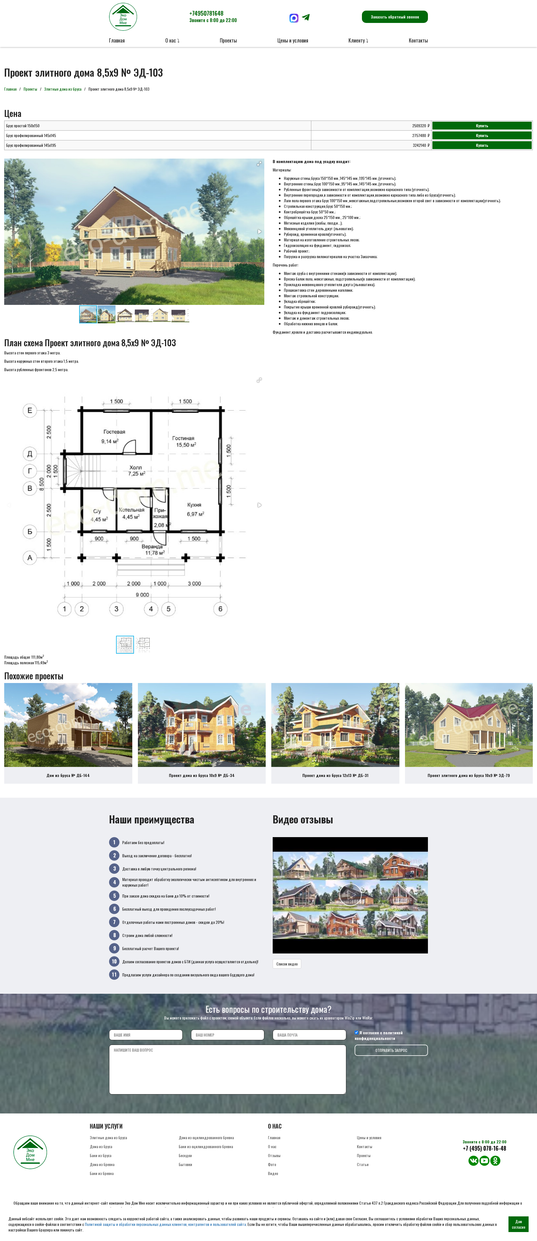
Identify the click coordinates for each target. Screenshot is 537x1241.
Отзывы (274, 1155)
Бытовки (185, 1164)
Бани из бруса (100, 1155)
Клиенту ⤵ (358, 40)
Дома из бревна (102, 1164)
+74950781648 (213, 16)
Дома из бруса (101, 1146)
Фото (272, 1164)
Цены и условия (292, 40)
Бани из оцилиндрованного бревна (206, 1146)
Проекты (228, 40)
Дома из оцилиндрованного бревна (206, 1137)
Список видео (287, 964)
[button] (259, 163)
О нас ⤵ (172, 40)
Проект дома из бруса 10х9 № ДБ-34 (202, 775)
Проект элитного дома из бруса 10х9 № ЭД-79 (469, 775)
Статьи (363, 1164)
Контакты (418, 40)
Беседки (185, 1155)
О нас (272, 1146)
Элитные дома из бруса (62, 89)
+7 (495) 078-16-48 (484, 1148)
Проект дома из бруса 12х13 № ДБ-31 (335, 775)
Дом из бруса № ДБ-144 (68, 775)
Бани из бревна (102, 1173)
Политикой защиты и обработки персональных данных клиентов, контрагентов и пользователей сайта (165, 1224)
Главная (117, 40)
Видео (273, 1173)
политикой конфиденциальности (379, 1035)
